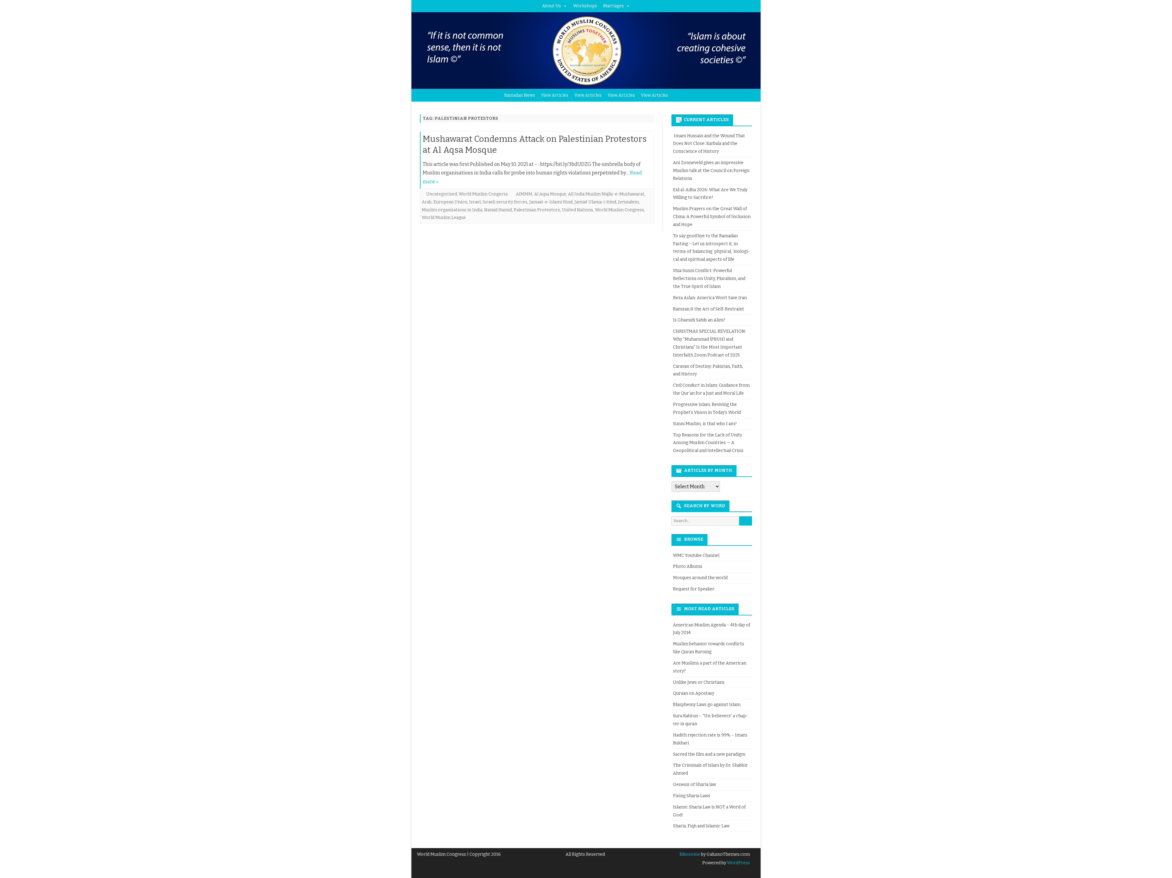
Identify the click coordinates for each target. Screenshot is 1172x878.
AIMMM (524, 194)
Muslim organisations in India (452, 210)
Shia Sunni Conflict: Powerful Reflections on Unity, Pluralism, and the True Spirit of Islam (709, 278)
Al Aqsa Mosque (550, 194)
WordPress (738, 862)
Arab (427, 202)
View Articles (554, 95)
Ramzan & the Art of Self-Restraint (708, 309)
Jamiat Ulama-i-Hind (595, 202)
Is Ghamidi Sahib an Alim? (699, 320)
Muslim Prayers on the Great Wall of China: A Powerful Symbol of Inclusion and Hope (712, 216)
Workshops (585, 6)
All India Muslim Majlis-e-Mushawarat (606, 194)
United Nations (577, 210)
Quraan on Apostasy (693, 693)
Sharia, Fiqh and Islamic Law (701, 826)
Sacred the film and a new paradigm (709, 754)
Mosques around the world (700, 577)
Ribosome (689, 854)
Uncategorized (441, 194)
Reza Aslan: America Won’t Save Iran (710, 297)
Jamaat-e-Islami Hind (551, 202)
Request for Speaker (693, 589)
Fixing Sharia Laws (691, 795)
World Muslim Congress (619, 210)
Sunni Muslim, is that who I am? (705, 423)
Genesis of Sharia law (694, 784)
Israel (475, 202)
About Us (551, 6)
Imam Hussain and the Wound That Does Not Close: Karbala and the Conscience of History (709, 143)
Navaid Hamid (498, 210)
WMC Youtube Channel (696, 555)
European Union (450, 202)
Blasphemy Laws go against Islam (706, 704)
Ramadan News (519, 95)
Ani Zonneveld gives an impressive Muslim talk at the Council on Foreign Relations (711, 170)
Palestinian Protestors (537, 210)
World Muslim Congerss (483, 194)
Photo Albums (687, 566)
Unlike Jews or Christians (699, 682)
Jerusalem (628, 202)
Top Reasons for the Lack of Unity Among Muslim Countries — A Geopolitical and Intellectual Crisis (708, 442)
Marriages (613, 6)
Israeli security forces (505, 202)
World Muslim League (444, 217)
